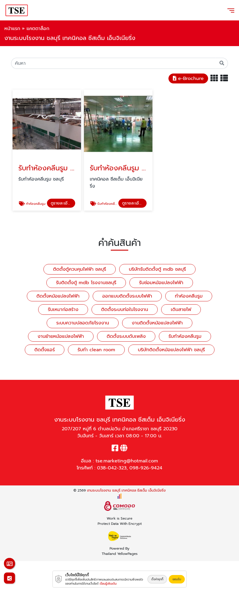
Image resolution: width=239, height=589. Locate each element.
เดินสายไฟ (181, 309)
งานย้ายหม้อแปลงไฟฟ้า (61, 336)
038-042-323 (111, 467)
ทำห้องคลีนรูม (189, 296)
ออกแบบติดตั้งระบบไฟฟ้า (127, 296)
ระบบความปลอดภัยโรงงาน (82, 322)
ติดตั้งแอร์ (44, 349)
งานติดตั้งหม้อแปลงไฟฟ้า (157, 322)
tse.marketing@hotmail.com (127, 460)
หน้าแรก (12, 28)
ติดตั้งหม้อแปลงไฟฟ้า (58, 296)
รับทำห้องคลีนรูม (184, 336)
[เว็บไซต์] (123, 449)
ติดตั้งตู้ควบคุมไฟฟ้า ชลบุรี (79, 269)
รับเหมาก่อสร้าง (63, 309)
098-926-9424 (145, 467)
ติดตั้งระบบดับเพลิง (126, 336)
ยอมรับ (177, 579)
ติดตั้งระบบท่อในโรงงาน (124, 309)
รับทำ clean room (96, 349)
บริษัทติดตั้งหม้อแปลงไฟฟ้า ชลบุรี (171, 349)
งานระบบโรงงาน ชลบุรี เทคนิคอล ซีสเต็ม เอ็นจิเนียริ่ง (126, 490)
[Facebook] (115, 449)
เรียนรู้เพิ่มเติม (108, 583)
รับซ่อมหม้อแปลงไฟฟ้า (161, 282)
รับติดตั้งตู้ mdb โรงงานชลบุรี (86, 282)
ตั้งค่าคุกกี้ (157, 579)
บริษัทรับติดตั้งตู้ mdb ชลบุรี (157, 269)
